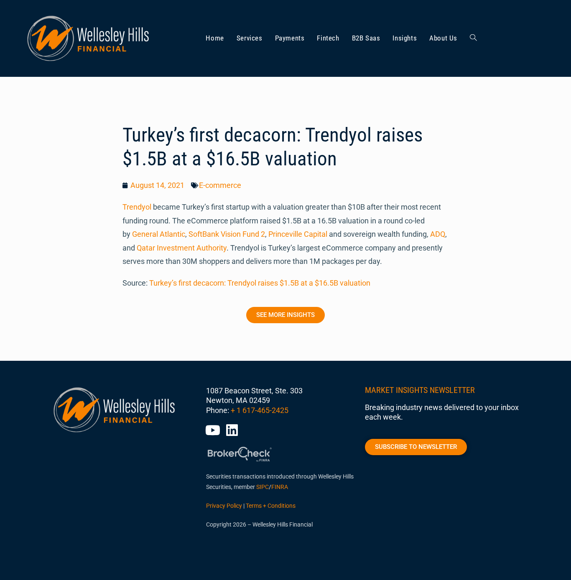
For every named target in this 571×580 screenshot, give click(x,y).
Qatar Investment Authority (182, 247)
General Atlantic (158, 234)
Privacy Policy (224, 505)
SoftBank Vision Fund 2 (227, 234)
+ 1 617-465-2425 (259, 410)
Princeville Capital (297, 234)
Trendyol (136, 207)
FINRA (279, 487)
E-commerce (220, 185)
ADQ (437, 234)
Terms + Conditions (271, 505)
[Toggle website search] (473, 38)
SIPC (262, 487)
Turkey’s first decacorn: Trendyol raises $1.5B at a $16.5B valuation (259, 283)
